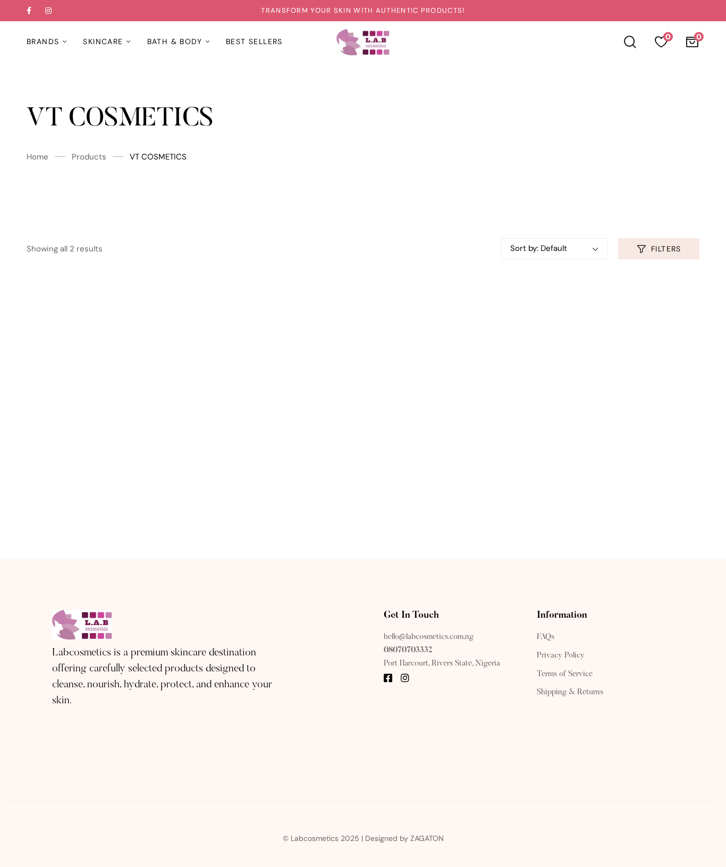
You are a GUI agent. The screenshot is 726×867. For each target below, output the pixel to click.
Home (37, 156)
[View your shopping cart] (692, 42)
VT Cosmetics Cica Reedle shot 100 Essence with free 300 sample (277, 478)
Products (89, 156)
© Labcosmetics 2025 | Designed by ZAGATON (363, 838)
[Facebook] (387, 677)
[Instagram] (404, 677)
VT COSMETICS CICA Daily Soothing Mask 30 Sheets (105, 447)
